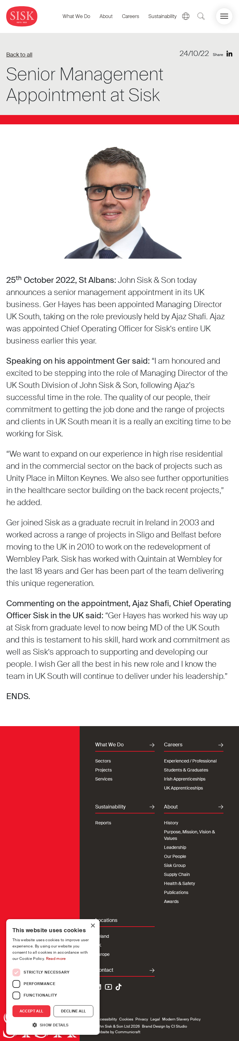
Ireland (102, 936)
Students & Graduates (186, 770)
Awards (171, 901)
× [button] (92, 926)
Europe (102, 954)
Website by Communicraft (117, 1031)
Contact (104, 970)
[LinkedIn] (229, 54)
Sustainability (162, 16)
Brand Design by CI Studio (164, 1026)
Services (103, 779)
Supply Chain (177, 874)
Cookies (126, 1019)
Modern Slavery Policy (181, 1019)
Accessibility (106, 1019)
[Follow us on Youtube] (108, 988)
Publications (176, 892)
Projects (103, 770)
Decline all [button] (73, 1011)
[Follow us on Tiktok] (119, 987)
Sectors (103, 761)
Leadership (175, 847)
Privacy (141, 1019)
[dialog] (53, 977)
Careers (130, 16)
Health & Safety (179, 883)
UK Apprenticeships (183, 788)
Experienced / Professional (190, 761)
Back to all (19, 54)
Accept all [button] (32, 1011)
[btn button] (201, 16)
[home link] (21, 16)
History (171, 823)
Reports (103, 823)
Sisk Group (174, 865)
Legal (155, 1019)
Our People (175, 856)
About (106, 16)
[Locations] (186, 16)
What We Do (76, 16)
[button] (224, 16)
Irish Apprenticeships (184, 779)
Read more (56, 958)
